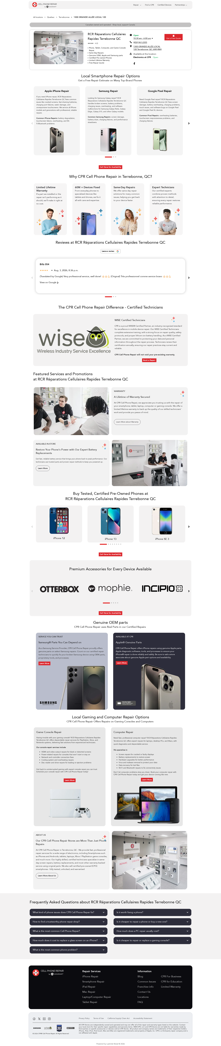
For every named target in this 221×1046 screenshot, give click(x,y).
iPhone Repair (90, 976)
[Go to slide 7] (118, 544)
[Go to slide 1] (108, 157)
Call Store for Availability (110, 167)
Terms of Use (98, 1018)
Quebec (50, 17)
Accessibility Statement (142, 1018)
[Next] (189, 123)
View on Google (48, 282)
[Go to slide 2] (113, 157)
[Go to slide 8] (120, 544)
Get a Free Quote (173, 38)
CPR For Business (171, 976)
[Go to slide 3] (115, 157)
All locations (38, 17)
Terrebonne (64, 17)
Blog (140, 976)
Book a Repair (149, 360)
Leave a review (108, 251)
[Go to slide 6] (116, 544)
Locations (143, 997)
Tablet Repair (89, 1002)
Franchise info (146, 986)
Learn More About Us (47, 875)
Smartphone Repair (93, 981)
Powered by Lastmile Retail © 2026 (110, 1044)
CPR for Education (171, 981)
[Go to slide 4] (112, 544)
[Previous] (32, 123)
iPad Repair (88, 986)
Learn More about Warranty (127, 422)
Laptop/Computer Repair (96, 997)
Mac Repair (88, 992)
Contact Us (144, 992)
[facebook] (134, 64)
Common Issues (147, 981)
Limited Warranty (171, 986)
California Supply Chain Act (119, 1018)
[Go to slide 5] (114, 544)
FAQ (140, 1002)
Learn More (43, 468)
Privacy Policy (84, 1018)
